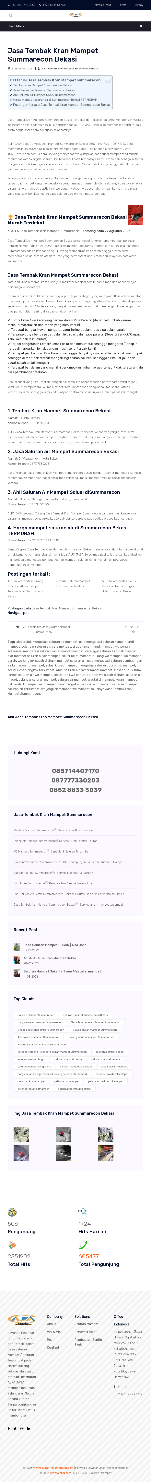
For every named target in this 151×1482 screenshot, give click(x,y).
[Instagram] (21, 1429)
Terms (122, 5)
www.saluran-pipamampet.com (53, 1468)
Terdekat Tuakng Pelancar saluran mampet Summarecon (52, 1051)
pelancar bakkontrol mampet (105, 1081)
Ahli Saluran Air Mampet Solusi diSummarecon (44, 95)
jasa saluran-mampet (114, 1066)
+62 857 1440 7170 (54, 5)
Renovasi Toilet (86, 1332)
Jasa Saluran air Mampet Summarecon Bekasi (44, 90)
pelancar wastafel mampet (112, 1074)
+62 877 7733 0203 (23, 5)
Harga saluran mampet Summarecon (40, 1022)
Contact (53, 1347)
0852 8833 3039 (75, 790)
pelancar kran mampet (31, 1081)
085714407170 (75, 771)
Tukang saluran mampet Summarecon (91, 1037)
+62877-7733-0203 (128, 1394)
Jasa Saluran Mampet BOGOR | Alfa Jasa (55, 945)
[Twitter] (15, 1429)
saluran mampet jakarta (105, 1059)
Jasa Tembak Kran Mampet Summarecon (96, 1022)
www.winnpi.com (60, 1473)
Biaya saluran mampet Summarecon (95, 1029)
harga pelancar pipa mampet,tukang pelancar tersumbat (52, 1074)
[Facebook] (9, 1429)
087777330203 (75, 780)
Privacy (138, 5)
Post (50, 1340)
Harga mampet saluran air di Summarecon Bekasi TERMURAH (55, 99)
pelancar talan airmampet (33, 1088)
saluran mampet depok (68, 1059)
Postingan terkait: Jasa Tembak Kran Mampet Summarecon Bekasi (61, 105)
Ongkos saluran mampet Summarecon (41, 1029)
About (51, 1324)
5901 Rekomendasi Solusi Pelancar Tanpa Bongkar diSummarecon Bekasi (119, 586)
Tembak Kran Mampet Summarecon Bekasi (42, 85)
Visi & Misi (54, 1332)
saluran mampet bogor (31, 1059)
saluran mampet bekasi (110, 1051)
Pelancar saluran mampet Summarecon (42, 1044)
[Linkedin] (28, 1429)
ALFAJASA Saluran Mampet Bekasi (50, 958)
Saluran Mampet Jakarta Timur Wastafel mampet (62, 971)
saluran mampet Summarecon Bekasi (85, 1015)
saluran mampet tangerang (34, 1066)
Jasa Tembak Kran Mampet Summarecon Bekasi (67, 608)
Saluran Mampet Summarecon (36, 1015)
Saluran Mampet (87, 1324)
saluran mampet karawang (76, 1066)
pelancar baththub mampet (74, 1088)
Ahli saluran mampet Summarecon (38, 1037)
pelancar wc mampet (66, 1081)
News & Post (103, 5)
